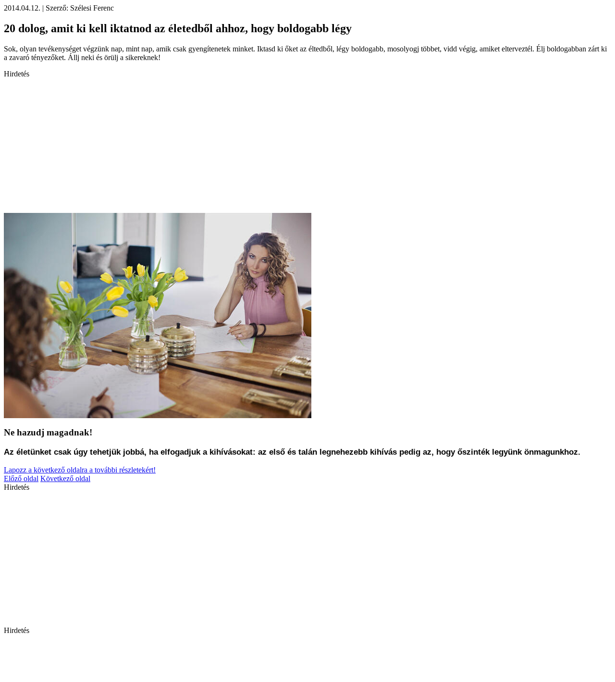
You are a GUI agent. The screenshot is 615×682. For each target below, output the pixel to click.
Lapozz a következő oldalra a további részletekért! (80, 470)
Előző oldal (21, 478)
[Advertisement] (292, 145)
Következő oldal (65, 478)
